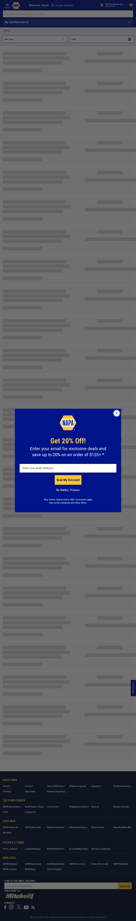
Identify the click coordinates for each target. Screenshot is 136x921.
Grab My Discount (68, 480)
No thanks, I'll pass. (68, 490)
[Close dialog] (117, 413)
